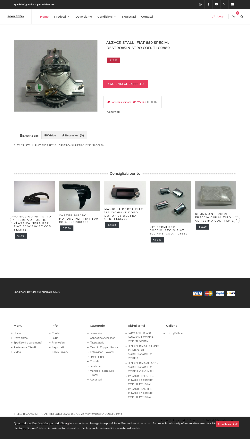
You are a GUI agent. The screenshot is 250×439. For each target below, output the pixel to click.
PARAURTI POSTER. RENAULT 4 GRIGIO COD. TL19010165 (141, 380)
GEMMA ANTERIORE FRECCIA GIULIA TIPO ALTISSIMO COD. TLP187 (215, 217)
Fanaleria (95, 366)
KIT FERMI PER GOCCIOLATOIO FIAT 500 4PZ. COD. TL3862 (169, 230)
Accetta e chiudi (228, 424)
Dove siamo (21, 337)
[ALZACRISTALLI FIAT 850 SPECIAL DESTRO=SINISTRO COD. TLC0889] (56, 76)
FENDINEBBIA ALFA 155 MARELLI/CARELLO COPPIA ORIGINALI (143, 367)
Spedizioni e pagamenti (28, 342)
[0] (234, 17)
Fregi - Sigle (97, 356)
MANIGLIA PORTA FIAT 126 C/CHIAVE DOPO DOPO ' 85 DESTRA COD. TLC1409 (123, 214)
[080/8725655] (224, 4)
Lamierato (96, 333)
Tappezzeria (97, 342)
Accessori (96, 379)
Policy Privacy (60, 351)
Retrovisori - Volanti (102, 351)
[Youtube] (216, 4)
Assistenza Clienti (25, 347)
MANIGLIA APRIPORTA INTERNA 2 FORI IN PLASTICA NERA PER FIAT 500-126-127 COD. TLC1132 (33, 223)
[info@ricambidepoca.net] (232, 4)
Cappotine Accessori (102, 337)
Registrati (58, 347)
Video (17, 351)
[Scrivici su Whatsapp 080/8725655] (200, 4)
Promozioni (58, 342)
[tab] (29, 135)
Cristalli (94, 361)
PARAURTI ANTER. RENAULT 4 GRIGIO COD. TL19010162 (140, 393)
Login (55, 337)
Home (17, 333)
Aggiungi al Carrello (126, 84)
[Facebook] (208, 4)
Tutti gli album (174, 333)
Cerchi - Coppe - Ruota (104, 347)
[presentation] (29, 135)
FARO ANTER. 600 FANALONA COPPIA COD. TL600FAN (141, 337)
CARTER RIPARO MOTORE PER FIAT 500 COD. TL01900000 (78, 219)
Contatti (57, 333)
